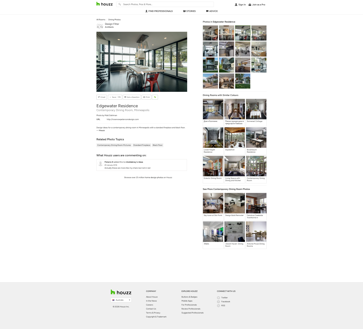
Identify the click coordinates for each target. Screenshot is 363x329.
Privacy (157, 313)
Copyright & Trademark (156, 317)
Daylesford (229, 150)
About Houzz (152, 297)
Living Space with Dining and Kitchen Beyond (233, 179)
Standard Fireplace (141, 145)
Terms (149, 313)
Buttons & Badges (189, 297)
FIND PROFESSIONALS (160, 11)
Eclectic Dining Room (213, 178)
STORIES (191, 11)
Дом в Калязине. (211, 121)
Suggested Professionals (193, 313)
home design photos (154, 177)
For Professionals (189, 305)
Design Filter (112, 24)
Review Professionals (191, 309)
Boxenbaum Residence (252, 151)
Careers (149, 305)
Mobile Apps (187, 301)
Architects (109, 27)
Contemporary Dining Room (256, 179)
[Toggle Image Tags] (155, 97)
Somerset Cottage (254, 121)
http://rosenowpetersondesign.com (123, 119)
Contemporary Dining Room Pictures (114, 145)
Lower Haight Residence (209, 151)
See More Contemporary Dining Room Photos (226, 189)
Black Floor (157, 145)
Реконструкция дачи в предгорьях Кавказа (234, 122)
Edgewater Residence (224, 21)
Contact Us (151, 309)
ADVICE (213, 11)
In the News (151, 301)
